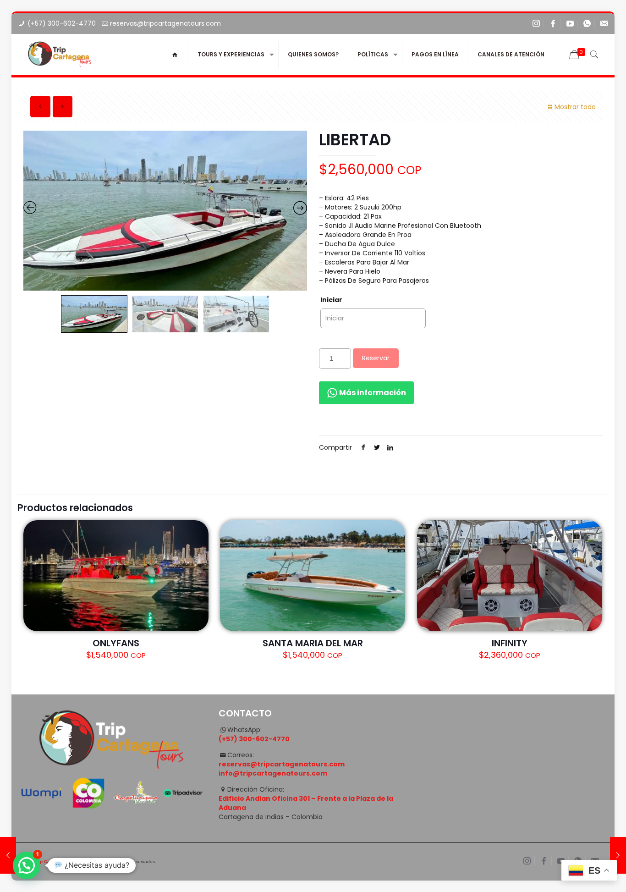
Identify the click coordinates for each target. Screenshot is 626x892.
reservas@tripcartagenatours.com (165, 23)
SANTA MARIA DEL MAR (313, 643)
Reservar (376, 358)
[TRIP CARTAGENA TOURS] (60, 54)
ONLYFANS (116, 643)
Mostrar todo (575, 106)
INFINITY (509, 643)
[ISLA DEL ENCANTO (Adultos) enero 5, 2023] (618, 855)
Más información (372, 392)
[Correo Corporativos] (604, 23)
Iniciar (331, 299)
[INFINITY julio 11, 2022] (8, 855)
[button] (26, 865)
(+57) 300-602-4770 (61, 23)
